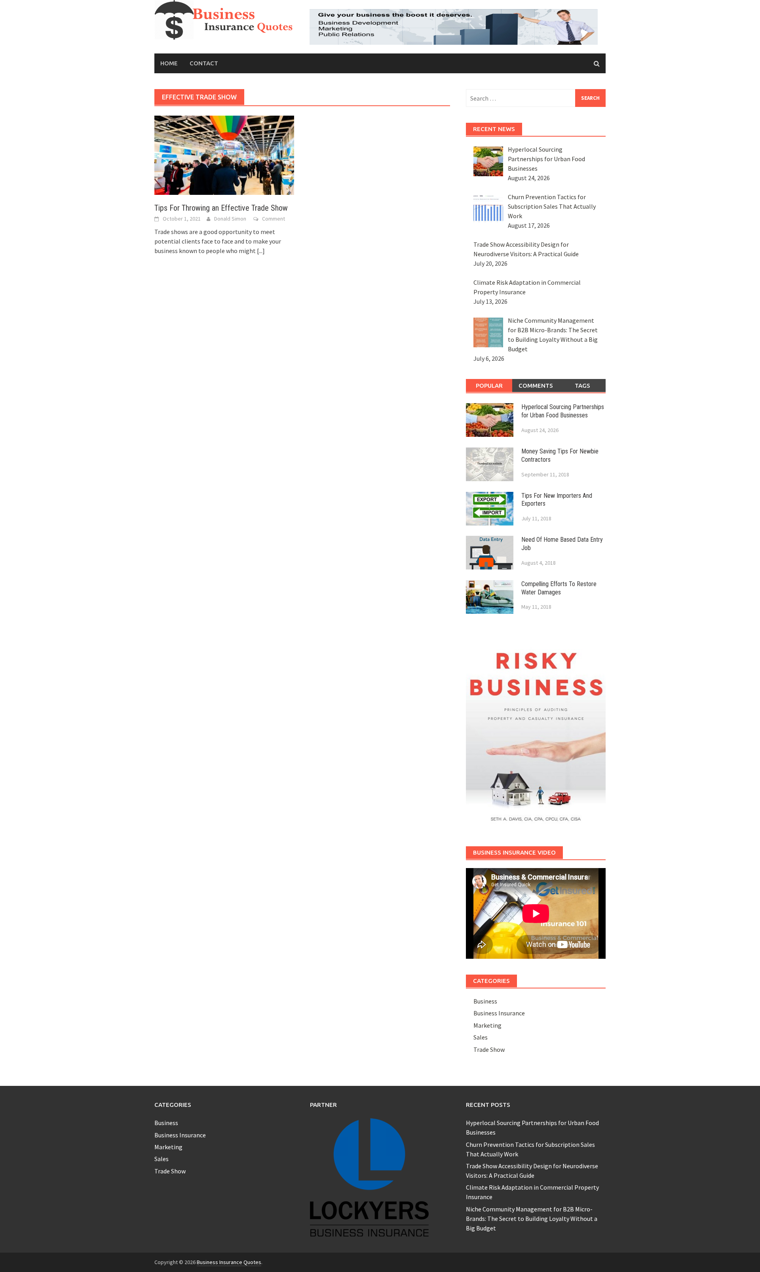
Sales (480, 1037)
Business (485, 1001)
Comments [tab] (536, 385)
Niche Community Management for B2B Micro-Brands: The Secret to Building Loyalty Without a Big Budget (531, 1218)
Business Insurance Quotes (229, 1262)
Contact (204, 63)
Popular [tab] (489, 385)
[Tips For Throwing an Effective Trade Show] (224, 154)
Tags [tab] (582, 385)
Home (169, 63)
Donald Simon (230, 218)
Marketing (487, 1025)
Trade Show (489, 1049)
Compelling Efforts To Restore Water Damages (559, 588)
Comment (273, 218)
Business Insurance (499, 1013)
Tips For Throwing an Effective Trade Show (221, 208)
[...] (261, 251)
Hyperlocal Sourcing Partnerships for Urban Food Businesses (562, 411)
